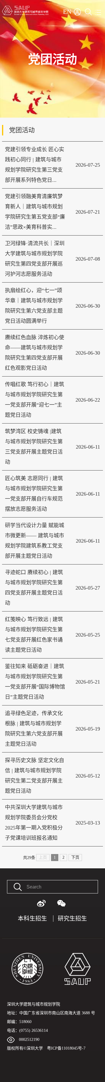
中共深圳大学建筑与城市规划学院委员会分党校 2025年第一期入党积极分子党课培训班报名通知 (34, 822)
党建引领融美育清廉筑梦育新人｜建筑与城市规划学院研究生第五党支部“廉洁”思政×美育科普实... (35, 212)
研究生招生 (72, 918)
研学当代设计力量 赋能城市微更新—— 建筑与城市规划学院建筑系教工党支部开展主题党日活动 (34, 540)
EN (67, 11)
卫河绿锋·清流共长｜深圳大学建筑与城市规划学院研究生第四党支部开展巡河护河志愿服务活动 (34, 259)
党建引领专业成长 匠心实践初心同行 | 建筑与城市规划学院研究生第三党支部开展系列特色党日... (34, 165)
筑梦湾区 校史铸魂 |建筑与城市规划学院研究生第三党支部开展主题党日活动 (34, 446)
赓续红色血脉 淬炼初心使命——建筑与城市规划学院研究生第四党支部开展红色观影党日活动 (34, 352)
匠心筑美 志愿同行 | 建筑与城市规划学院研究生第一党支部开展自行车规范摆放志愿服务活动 (34, 493)
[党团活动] (52, 2)
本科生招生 (32, 918)
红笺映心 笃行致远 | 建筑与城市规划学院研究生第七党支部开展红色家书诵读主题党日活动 (34, 634)
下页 (75, 857)
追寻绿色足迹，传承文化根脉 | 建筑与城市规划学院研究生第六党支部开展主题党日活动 (34, 728)
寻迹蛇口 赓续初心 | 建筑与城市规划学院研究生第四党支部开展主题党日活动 (34, 587)
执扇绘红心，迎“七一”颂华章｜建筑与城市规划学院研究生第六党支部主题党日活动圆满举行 (34, 306)
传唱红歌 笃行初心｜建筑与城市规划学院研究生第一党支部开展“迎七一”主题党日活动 (34, 399)
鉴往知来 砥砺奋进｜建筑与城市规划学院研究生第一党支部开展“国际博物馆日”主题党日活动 (35, 681)
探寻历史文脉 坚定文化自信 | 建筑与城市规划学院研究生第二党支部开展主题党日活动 (34, 775)
